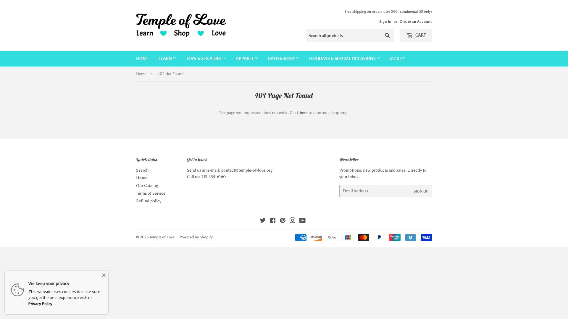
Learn (166, 58)
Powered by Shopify (196, 237)
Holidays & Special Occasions (343, 58)
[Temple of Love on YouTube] (302, 221)
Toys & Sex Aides (204, 58)
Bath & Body (282, 58)
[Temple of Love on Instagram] (293, 221)
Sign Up (421, 191)
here (304, 112)
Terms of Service (150, 193)
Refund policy (148, 201)
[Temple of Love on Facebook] (273, 221)
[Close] (104, 275)
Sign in (385, 21)
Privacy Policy (40, 303)
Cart (420, 35)
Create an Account (416, 21)
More (396, 58)
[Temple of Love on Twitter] (263, 221)
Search (142, 170)
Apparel (245, 58)
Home (142, 58)
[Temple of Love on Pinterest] (283, 221)
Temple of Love (162, 237)
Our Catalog (147, 185)
